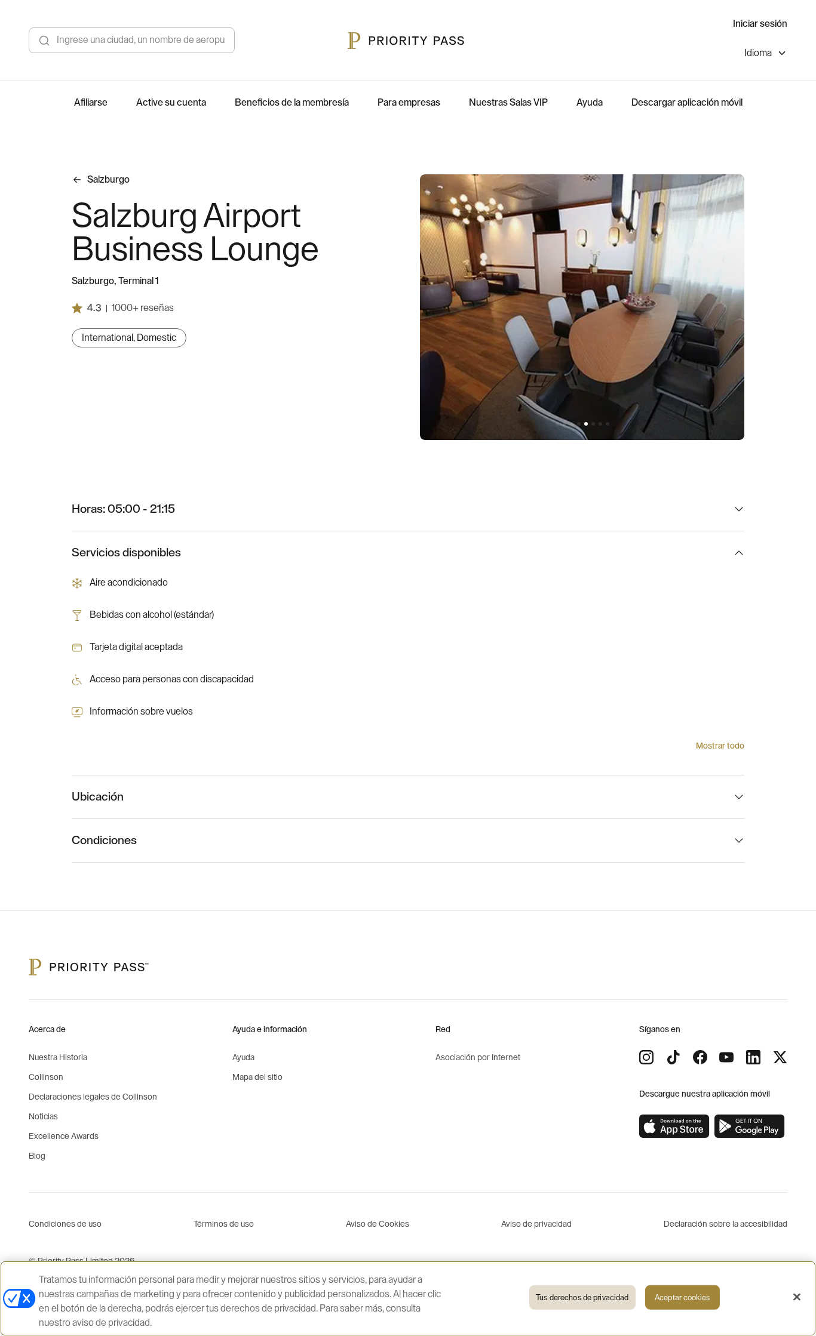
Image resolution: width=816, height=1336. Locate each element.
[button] (557, 424)
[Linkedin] (753, 1057)
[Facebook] (700, 1057)
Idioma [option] (758, 53)
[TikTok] (673, 1057)
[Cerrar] (797, 1297)
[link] (674, 1126)
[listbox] (765, 54)
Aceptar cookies (682, 1297)
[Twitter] (780, 1057)
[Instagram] (646, 1057)
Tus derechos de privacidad (582, 1297)
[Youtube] (726, 1057)
